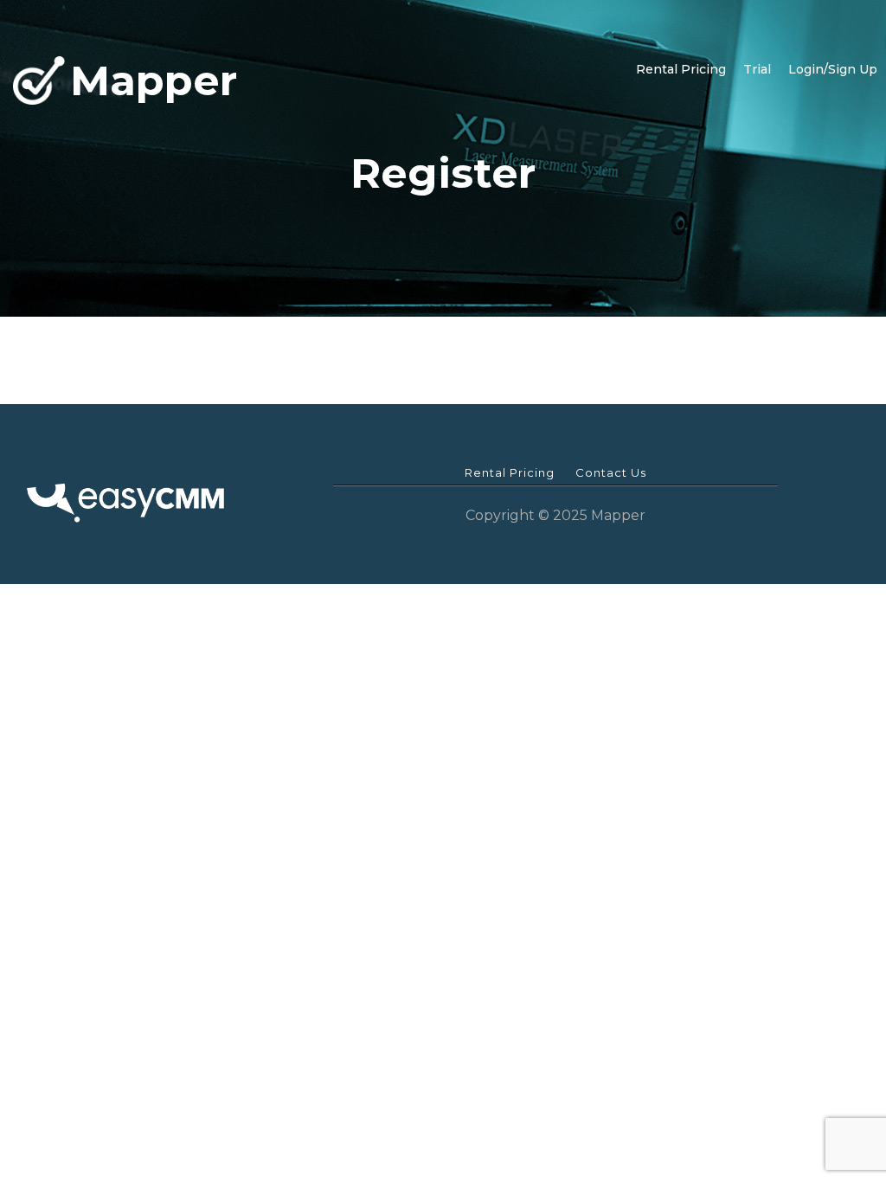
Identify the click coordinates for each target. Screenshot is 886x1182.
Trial (757, 69)
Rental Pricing (681, 69)
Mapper (153, 80)
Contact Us (610, 472)
